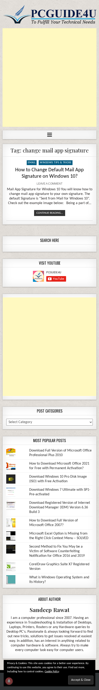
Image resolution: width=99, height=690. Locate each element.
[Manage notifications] (9, 681)
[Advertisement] (49, 77)
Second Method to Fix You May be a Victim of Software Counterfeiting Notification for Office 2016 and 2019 (57, 551)
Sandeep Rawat (50, 609)
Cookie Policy (52, 671)
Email (32, 162)
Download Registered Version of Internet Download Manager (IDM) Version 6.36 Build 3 (59, 507)
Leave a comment (49, 183)
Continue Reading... (49, 212)
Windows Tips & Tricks (55, 162)
